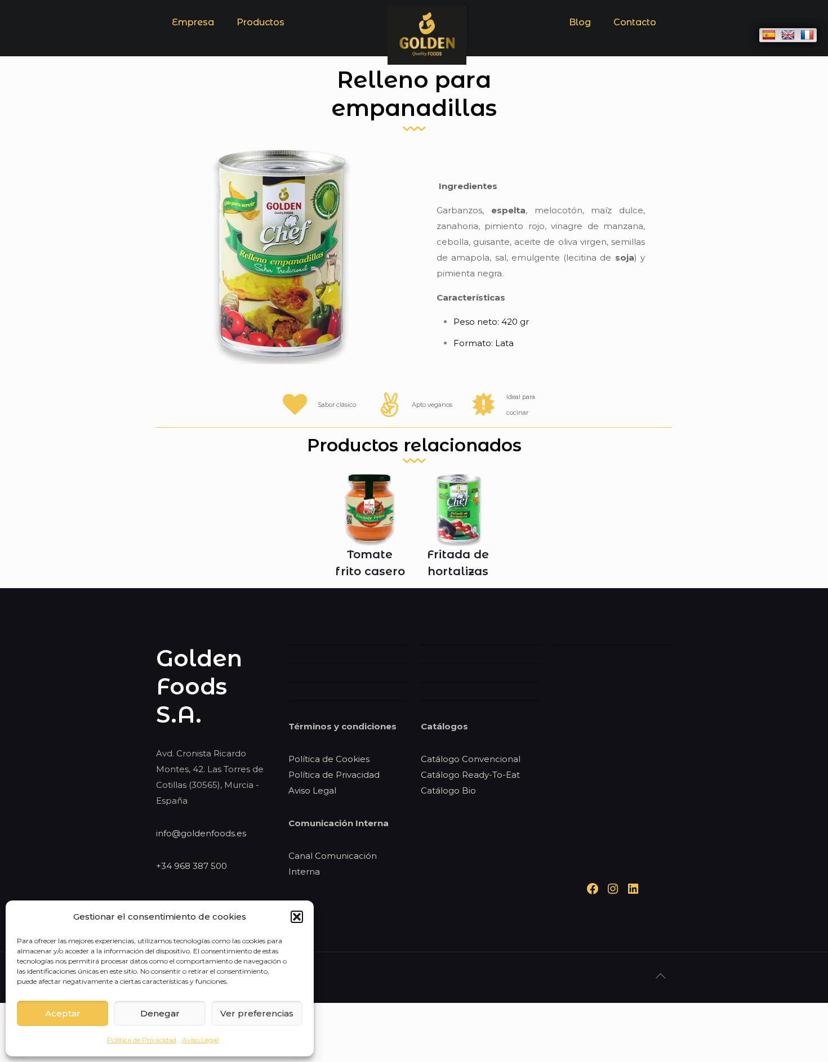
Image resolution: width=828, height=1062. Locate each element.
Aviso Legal (200, 1040)
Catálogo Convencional (470, 759)
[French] (807, 35)
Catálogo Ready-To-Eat (470, 774)
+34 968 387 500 (191, 866)
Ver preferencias (256, 1013)
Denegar (160, 1013)
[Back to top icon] (660, 976)
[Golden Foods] (427, 61)
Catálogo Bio (448, 790)
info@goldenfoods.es (201, 833)
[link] (260, 50)
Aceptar (63, 1013)
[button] (296, 916)
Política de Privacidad (141, 1040)
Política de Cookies (329, 759)
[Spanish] (769, 35)
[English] (788, 35)
